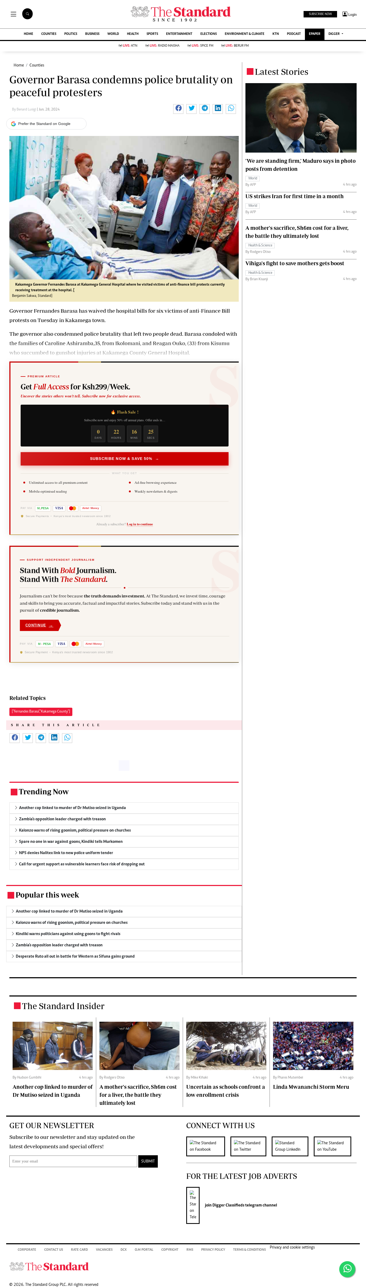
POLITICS (70, 34)
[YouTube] (335, 1146)
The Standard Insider (63, 1006)
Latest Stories (281, 71)
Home (19, 65)
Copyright (169, 1250)
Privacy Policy (213, 1250)
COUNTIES (48, 34)
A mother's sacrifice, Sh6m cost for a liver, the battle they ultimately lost (138, 1095)
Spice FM (202, 46)
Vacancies (104, 1250)
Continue (39, 625)
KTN (275, 34)
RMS (189, 1250)
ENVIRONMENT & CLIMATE (244, 34)
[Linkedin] (293, 1146)
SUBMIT (148, 1161)
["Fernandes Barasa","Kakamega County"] (41, 712)
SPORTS (152, 34)
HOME (28, 34)
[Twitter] (251, 1146)
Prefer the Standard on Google (44, 123)
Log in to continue (140, 524)
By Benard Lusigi (24, 110)
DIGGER (334, 34)
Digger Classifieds (228, 1205)
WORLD (113, 34)
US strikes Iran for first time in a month (294, 196)
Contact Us (53, 1250)
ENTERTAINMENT (179, 34)
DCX (124, 1250)
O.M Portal (144, 1250)
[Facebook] (208, 1146)
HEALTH (133, 34)
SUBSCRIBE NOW (320, 14)
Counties (36, 65)
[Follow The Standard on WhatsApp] (347, 1269)
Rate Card (79, 1250)
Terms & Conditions (249, 1250)
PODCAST (294, 34)
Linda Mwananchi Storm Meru (311, 1087)
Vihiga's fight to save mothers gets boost (294, 263)
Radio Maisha (165, 46)
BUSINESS (92, 34)
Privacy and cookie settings (292, 1247)
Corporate (27, 1250)
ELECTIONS (208, 34)
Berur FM (237, 46)
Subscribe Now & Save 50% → (124, 458)
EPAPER (314, 34)
